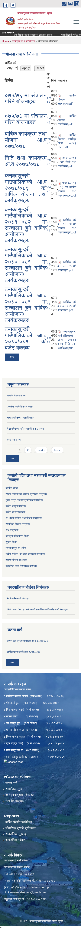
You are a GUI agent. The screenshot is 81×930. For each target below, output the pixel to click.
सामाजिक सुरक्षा (14, 789)
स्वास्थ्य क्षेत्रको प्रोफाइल (19, 795)
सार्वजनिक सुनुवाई (15, 834)
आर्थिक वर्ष (10, 62)
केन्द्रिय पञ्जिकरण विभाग (17, 536)
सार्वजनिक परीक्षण (15, 840)
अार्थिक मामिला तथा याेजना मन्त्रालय (24, 518)
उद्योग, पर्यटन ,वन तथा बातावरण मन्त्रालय (25, 553)
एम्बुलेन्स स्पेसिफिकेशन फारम (20, 406)
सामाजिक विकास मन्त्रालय (18, 524)
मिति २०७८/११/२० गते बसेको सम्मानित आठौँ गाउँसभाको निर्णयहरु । (38, 609)
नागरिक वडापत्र (14, 801)
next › (41, 450)
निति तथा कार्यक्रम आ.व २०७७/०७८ (26, 161)
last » (57, 450)
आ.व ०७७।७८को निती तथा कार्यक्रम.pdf (67, 162)
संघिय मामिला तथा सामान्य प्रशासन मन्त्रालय (26, 494)
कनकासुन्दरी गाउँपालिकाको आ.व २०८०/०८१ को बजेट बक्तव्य (26, 338)
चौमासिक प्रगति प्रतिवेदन (20, 828)
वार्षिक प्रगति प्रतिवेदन (18, 822)
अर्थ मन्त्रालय (12, 530)
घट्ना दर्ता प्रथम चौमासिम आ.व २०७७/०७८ (27, 640)
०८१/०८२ (49, 226)
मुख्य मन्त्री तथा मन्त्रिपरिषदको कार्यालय (24, 500)
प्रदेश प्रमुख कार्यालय (16, 506)
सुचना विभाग (11, 542)
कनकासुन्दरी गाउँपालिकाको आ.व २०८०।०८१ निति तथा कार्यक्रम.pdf (67, 340)
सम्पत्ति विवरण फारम (16, 395)
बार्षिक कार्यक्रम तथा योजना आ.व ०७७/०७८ (26, 140)
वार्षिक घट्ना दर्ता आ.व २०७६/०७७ (23, 651)
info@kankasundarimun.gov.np (30, 887)
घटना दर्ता (11, 783)
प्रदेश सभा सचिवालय (15, 512)
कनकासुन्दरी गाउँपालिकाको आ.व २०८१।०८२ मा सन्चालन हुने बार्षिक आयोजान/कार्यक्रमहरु (26, 224)
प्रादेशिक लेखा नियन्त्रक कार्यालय (21, 565)
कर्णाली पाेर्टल (12, 488)
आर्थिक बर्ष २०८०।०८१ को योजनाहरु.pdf (67, 266)
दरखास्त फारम (14, 439)
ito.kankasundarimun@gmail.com (25, 892)
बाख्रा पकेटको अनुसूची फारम (20, 417)
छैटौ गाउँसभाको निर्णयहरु (18, 598)
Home (5, 41)
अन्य (11, 357)
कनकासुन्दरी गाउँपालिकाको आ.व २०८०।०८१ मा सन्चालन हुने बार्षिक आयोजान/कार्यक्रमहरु (26, 264)
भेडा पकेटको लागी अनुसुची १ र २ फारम (25, 428)
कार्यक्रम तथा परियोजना (23, 41)
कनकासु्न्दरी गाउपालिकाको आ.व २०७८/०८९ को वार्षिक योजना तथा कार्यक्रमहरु (26, 188)
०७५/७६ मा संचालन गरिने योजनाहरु (26, 98)
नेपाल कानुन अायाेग (16, 547)
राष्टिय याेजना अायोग (16, 559)
